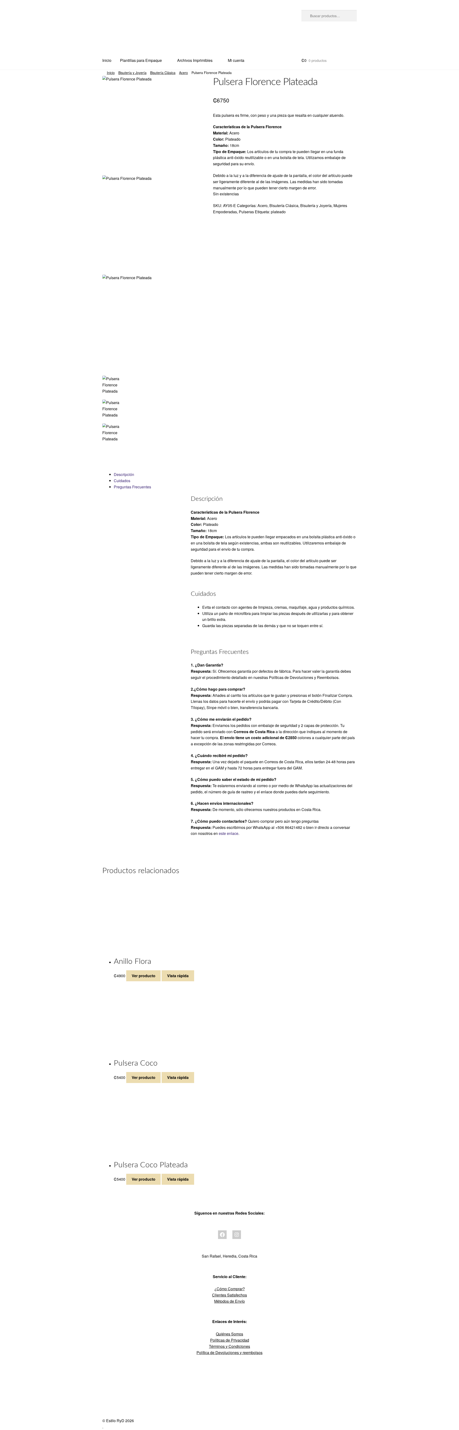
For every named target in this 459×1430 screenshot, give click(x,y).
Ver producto (143, 975)
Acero (183, 72)
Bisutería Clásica (162, 72)
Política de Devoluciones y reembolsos (229, 1352)
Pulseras (246, 211)
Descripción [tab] (124, 474)
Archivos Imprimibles (195, 60)
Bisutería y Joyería (132, 72)
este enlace (228, 833)
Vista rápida (178, 975)
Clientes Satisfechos (229, 1295)
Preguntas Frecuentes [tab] (132, 487)
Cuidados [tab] (122, 480)
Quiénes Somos (229, 1334)
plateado (278, 211)
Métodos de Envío (229, 1301)
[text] (285, 181)
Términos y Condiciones (229, 1346)
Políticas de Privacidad (229, 1340)
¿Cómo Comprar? (229, 1288)
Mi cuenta (236, 60)
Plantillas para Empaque (141, 60)
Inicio (106, 60)
